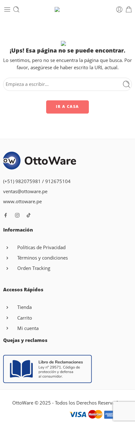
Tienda (24, 307)
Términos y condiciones (42, 258)
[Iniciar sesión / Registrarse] (119, 9)
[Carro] (129, 9)
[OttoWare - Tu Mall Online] (68, 9)
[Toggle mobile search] (16, 9)
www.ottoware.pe (22, 201)
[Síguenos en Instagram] (17, 215)
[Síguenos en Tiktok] (28, 215)
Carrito (24, 318)
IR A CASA (67, 106)
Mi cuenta (28, 328)
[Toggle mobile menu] (7, 9)
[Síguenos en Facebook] (5, 215)
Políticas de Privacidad (41, 247)
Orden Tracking (33, 268)
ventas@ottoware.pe (25, 191)
